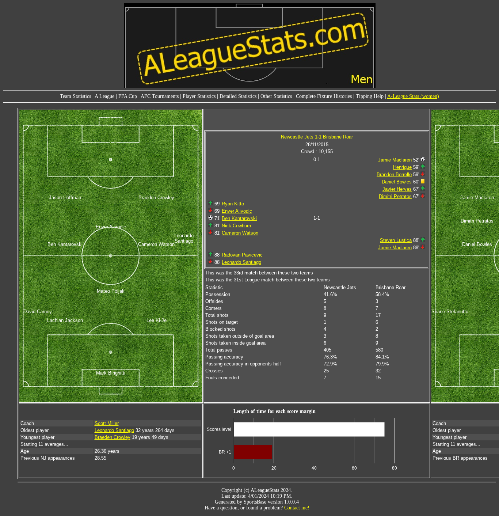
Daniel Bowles (397, 182)
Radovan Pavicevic (242, 255)
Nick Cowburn (236, 225)
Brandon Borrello (394, 174)
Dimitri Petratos (395, 196)
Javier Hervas (397, 189)
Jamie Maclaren (395, 160)
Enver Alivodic (237, 211)
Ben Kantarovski (239, 218)
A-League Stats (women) (413, 96)
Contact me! (296, 508)
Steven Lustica (396, 240)
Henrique (402, 167)
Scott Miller (107, 423)
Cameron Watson (240, 233)
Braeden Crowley (112, 437)
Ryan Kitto (233, 203)
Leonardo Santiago (241, 262)
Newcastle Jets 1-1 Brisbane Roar (317, 137)
